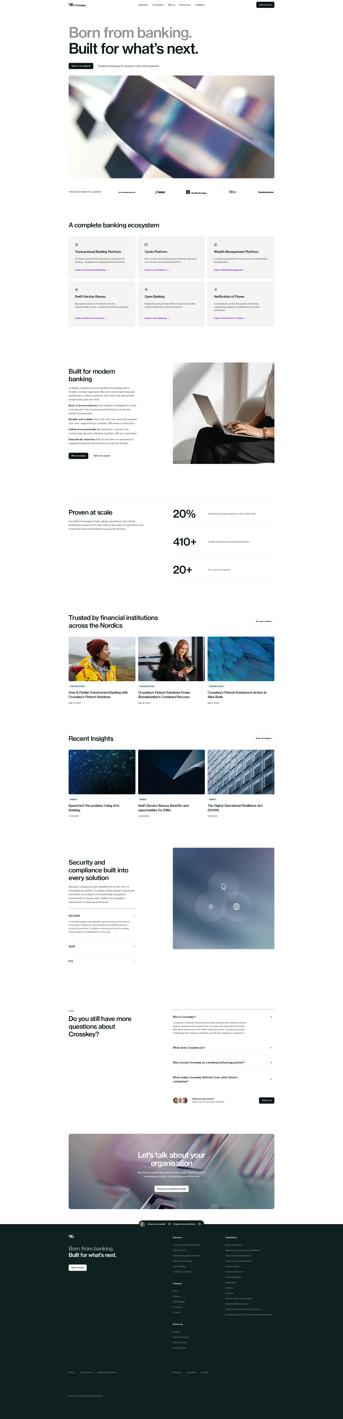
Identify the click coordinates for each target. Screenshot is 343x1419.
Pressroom (178, 1307)
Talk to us (267, 1100)
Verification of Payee (182, 1272)
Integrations (230, 1282)
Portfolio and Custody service (238, 1298)
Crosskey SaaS (232, 1266)
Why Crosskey (78, 455)
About (175, 1291)
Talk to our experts (80, 66)
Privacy (72, 1372)
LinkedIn (205, 1372)
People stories (179, 1342)
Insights (176, 1332)
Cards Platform (180, 1250)
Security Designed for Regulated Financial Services (248, 1314)
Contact (176, 1312)
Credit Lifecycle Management (238, 1261)
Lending (228, 1288)
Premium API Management (237, 1304)
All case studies (264, 621)
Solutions (177, 1237)
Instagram (191, 1372)
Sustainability (179, 1302)
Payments (229, 1293)
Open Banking (179, 1266)
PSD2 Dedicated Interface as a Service (243, 1309)
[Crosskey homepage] (71, 1236)
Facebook (177, 1372)
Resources (178, 1324)
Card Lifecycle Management (238, 1255)
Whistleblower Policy (107, 1372)
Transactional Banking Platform (187, 1245)
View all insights (264, 738)
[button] (143, 5)
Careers (176, 1296)
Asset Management (234, 1245)
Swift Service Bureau (182, 1261)
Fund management (233, 1277)
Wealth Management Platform (186, 1255)
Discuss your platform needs (171, 1189)
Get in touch (265, 4)
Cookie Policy (86, 1372)
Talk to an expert (101, 455)
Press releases (180, 1348)
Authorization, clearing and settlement (242, 1250)
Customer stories (181, 1337)
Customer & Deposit (234, 1272)
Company (177, 1283)
